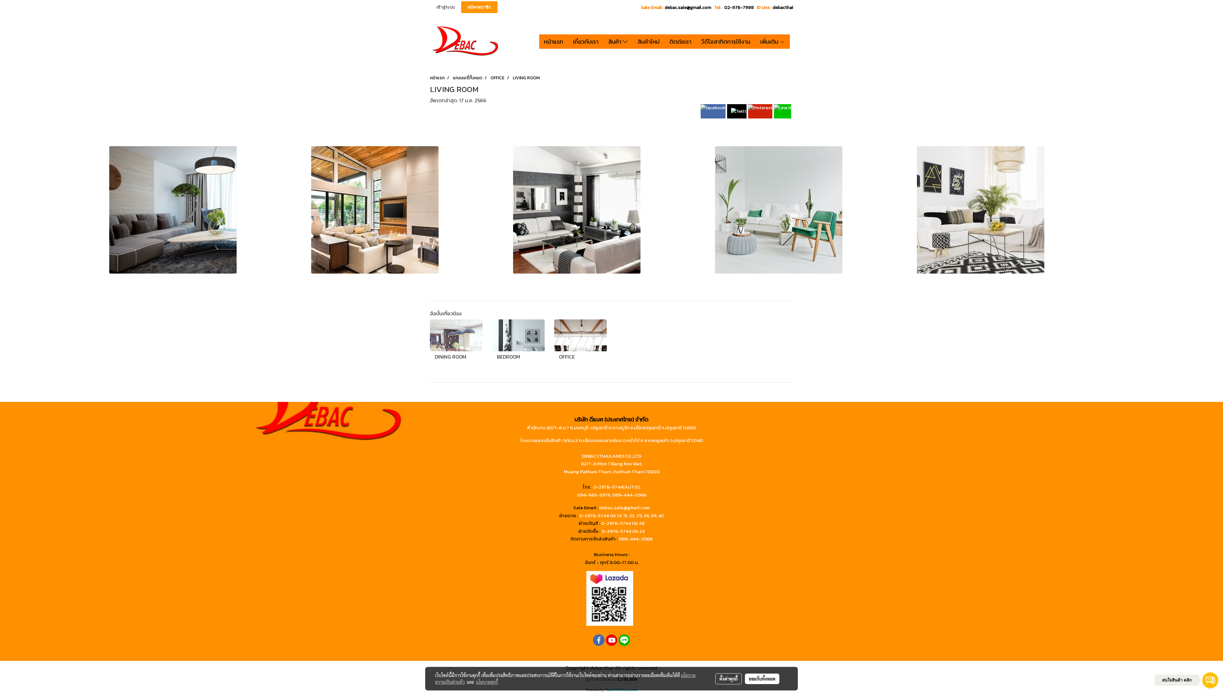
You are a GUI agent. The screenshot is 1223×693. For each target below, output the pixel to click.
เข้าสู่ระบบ (445, 7)
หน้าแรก (553, 41)
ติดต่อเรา (680, 41)
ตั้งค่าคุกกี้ (728, 679)
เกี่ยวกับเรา (585, 41)
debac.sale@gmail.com (624, 507)
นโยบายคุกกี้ (487, 682)
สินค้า (615, 41)
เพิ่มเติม (770, 41)
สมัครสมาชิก (479, 7)
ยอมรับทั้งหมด (762, 679)
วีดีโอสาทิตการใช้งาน (725, 41)
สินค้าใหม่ (649, 41)
